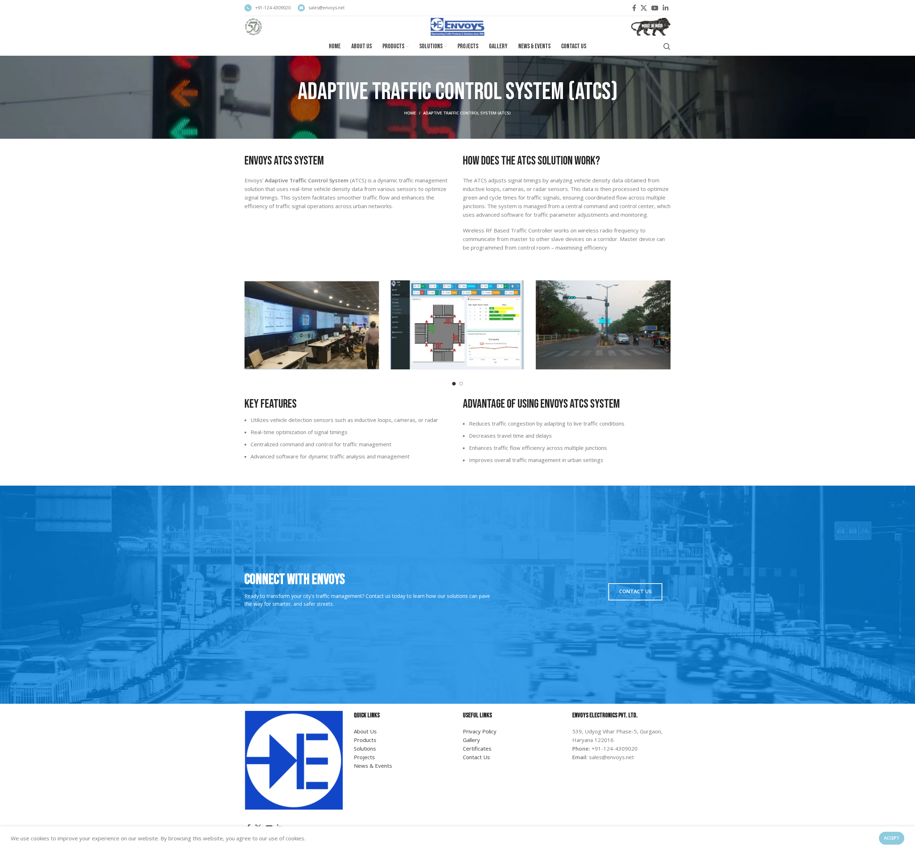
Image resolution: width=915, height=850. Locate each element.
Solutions (365, 748)
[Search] (667, 46)
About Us (365, 731)
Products (365, 739)
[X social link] (643, 8)
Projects (364, 757)
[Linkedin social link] (666, 8)
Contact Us (635, 591)
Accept (891, 838)
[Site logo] (253, 26)
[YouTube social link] (655, 8)
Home (410, 113)
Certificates (477, 748)
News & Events (373, 765)
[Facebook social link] (634, 8)
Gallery (471, 739)
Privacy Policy (479, 731)
